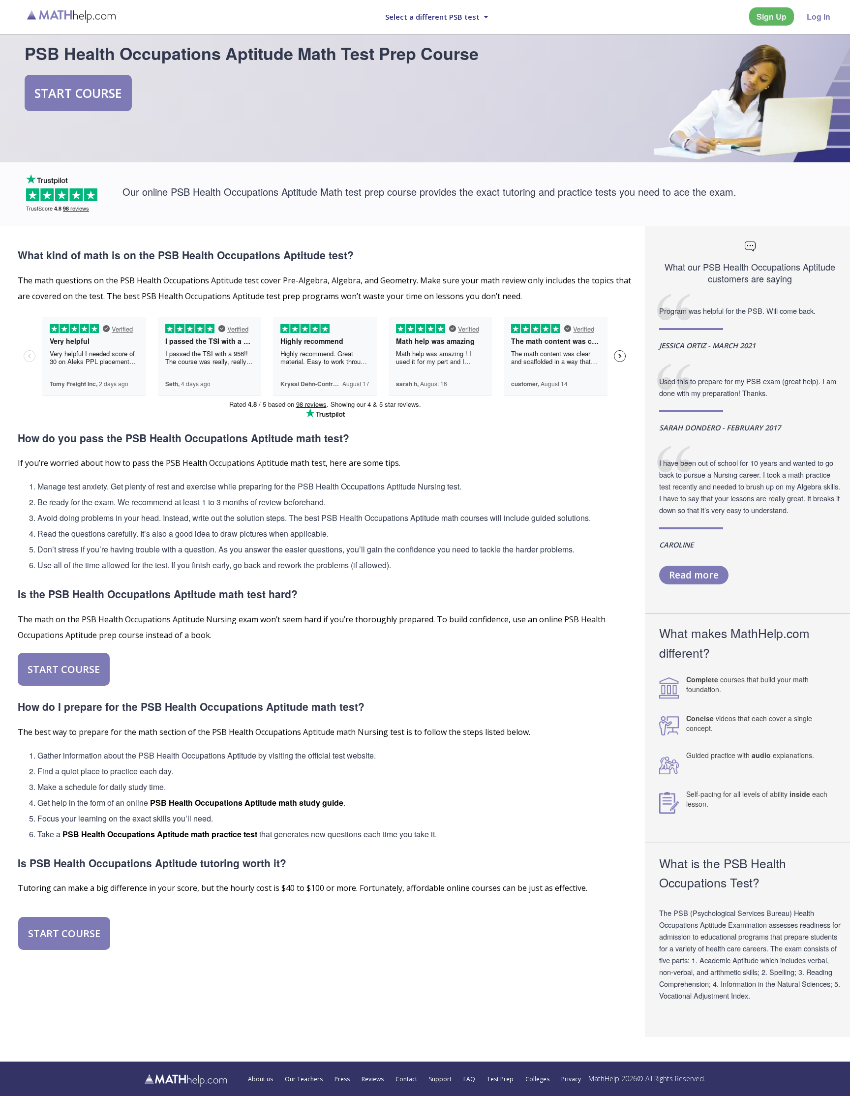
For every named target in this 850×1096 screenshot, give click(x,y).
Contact (406, 1079)
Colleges (537, 1079)
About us (260, 1079)
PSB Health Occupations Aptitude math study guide (246, 802)
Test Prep (500, 1079)
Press (342, 1079)
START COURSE (78, 93)
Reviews (373, 1079)
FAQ (469, 1079)
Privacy (571, 1079)
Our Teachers (304, 1079)
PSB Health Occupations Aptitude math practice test (159, 834)
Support (440, 1079)
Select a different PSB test (432, 17)
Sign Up (772, 16)
